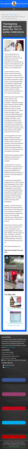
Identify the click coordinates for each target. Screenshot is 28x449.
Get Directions (11, 347)
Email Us (6, 367)
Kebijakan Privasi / (16, 443)
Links (17, 446)
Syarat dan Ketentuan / (13, 444)
